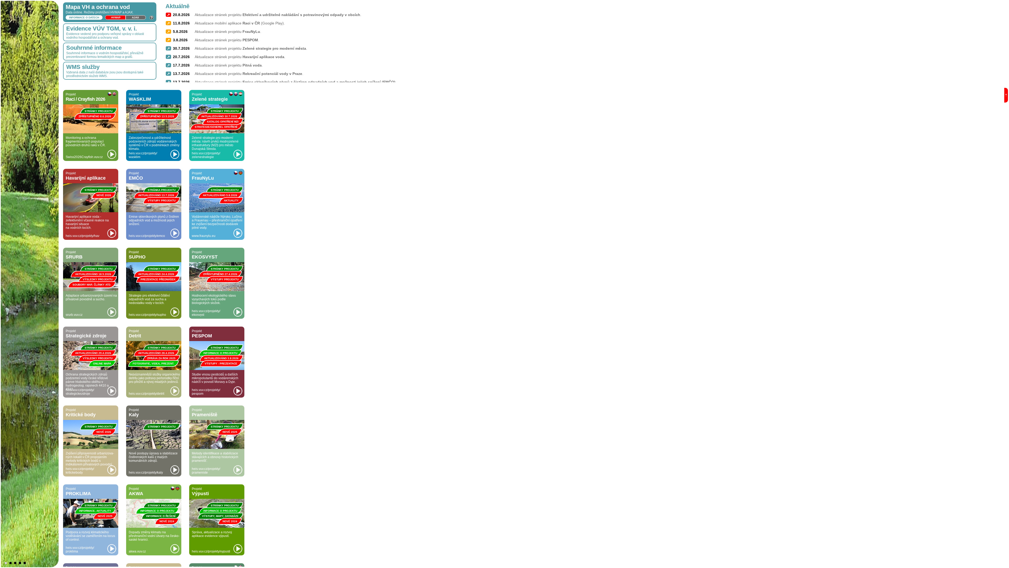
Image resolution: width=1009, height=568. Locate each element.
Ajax (135, 17)
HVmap (116, 17)
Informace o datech (84, 17)
